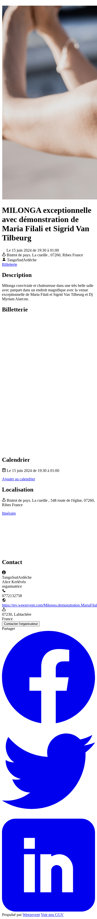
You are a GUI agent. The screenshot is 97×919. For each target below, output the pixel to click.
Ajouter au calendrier (18, 479)
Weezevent (31, 915)
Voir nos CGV (52, 915)
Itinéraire (9, 513)
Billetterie (9, 264)
